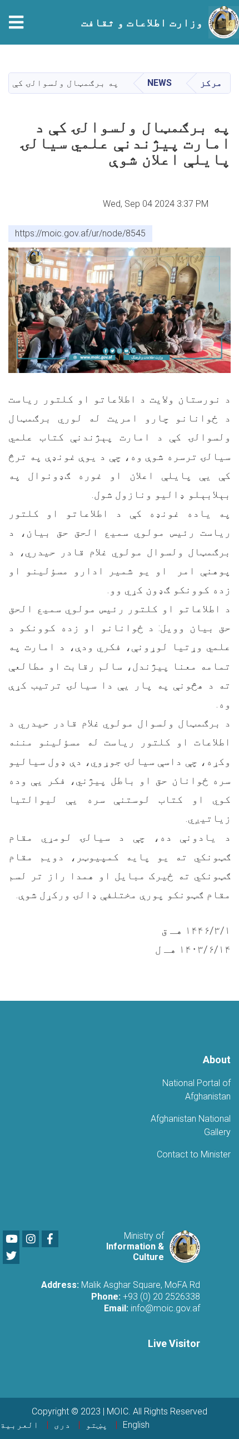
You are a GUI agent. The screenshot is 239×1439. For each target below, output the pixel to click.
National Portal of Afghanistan (196, 1090)
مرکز (211, 82)
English (136, 1424)
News (159, 82)
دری (62, 1424)
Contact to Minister (194, 1154)
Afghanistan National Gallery (191, 1125)
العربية (19, 1424)
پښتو (97, 1424)
